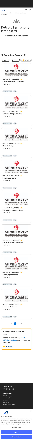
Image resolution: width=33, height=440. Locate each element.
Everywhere (23, 35)
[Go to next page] (21, 323)
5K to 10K (5, 400)
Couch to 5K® (7, 398)
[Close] (31, 411)
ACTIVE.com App (8, 396)
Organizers (10, 13)
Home (3, 13)
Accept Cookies (16, 437)
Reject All (16, 432)
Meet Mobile (6, 402)
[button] (15, 60)
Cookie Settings (16, 427)
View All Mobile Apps (9, 404)
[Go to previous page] (11, 323)
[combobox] (5, 60)
